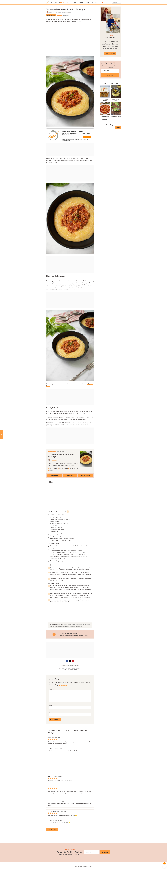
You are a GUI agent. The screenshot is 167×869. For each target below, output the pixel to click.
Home (74, 2)
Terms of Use (92, 864)
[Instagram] (104, 2)
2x (70, 511)
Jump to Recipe (51, 15)
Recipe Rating (53, 685)
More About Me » (110, 53)
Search (118, 127)
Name (51, 705)
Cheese (63, 665)
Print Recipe (55, 475)
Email (51, 712)
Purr (91, 866)
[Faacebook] (102, 2)
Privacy (85, 864)
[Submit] (120, 2)
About (88, 2)
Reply (59, 737)
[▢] (49, 517)
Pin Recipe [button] (70, 475)
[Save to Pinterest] (73, 661)
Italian (76, 665)
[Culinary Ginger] (57, 2)
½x (65, 511)
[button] (49, 451)
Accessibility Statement (101, 864)
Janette (52, 12)
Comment (52, 689)
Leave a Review (86, 475)
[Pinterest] (106, 2)
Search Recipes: (110, 125)
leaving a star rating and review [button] (79, 635)
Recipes (81, 2)
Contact (94, 2)
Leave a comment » (73, 669)
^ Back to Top (62, 864)
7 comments (64, 669)
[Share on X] (70, 661)
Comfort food (70, 665)
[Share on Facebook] (67, 661)
